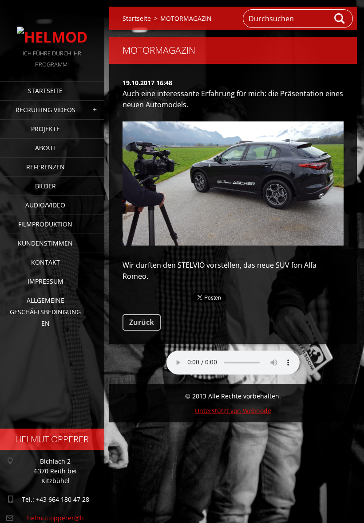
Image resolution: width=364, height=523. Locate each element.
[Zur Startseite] (52, 24)
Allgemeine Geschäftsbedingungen (45, 312)
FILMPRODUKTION (45, 224)
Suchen (340, 18)
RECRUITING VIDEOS (45, 109)
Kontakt (45, 262)
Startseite (45, 90)
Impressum (45, 281)
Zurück (141, 322)
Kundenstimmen (45, 243)
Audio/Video (45, 205)
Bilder (45, 186)
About (45, 148)
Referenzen (45, 167)
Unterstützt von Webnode (233, 410)
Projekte (45, 129)
